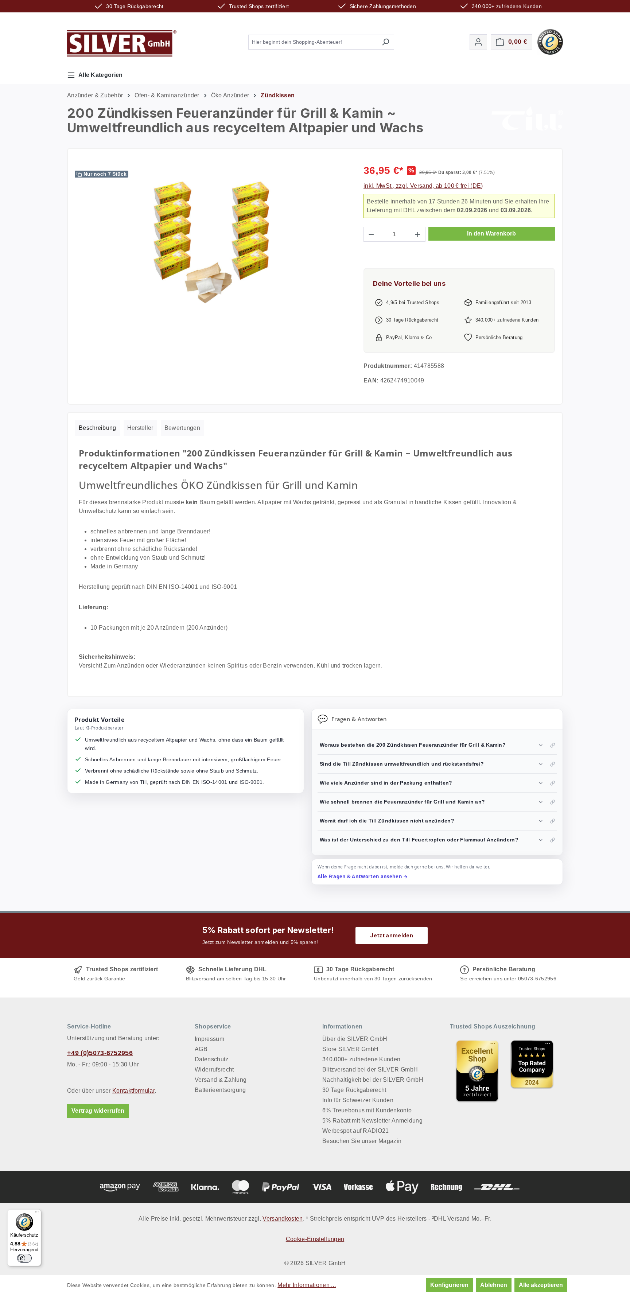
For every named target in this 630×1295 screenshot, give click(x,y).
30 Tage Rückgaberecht (354, 1090)
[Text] (532, 1071)
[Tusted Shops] (550, 41)
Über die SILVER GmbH (354, 1039)
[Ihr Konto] (478, 42)
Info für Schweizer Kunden (357, 1100)
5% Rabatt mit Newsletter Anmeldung (372, 1120)
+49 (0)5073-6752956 (100, 1053)
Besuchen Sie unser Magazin (361, 1141)
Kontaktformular (133, 1091)
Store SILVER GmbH (350, 1049)
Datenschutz (212, 1059)
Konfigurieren (449, 1285)
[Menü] (36, 1213)
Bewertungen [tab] (182, 428)
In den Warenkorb (491, 233)
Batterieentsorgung (220, 1090)
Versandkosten (282, 1219)
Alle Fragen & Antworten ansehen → (363, 876)
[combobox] (312, 42)
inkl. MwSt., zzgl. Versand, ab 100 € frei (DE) (423, 186)
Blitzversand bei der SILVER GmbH (370, 1069)
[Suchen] (385, 42)
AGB (201, 1049)
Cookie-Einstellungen (315, 1239)
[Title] (477, 1071)
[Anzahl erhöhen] (417, 234)
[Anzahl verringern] (371, 234)
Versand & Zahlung (220, 1080)
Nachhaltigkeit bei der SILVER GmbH (372, 1080)
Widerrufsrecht (214, 1069)
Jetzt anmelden (391, 935)
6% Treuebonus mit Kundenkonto (367, 1110)
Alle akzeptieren (541, 1285)
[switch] (24, 1258)
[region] (212, 241)
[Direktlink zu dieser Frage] (553, 745)
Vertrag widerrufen (98, 1111)
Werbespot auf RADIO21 (355, 1131)
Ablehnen (493, 1285)
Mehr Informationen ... (306, 1285)
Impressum (209, 1039)
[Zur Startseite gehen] (121, 43)
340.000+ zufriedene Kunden (361, 1059)
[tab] (97, 428)
